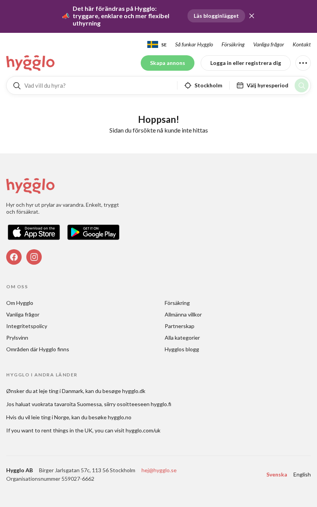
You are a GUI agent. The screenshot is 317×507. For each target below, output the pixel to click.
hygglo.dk (133, 391)
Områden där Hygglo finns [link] (37, 349)
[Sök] (301, 85)
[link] (31, 63)
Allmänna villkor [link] (183, 314)
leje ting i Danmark (61, 391)
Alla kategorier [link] (182, 337)
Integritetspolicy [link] (26, 326)
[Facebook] (14, 257)
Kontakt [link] (302, 44)
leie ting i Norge (50, 417)
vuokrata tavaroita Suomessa (67, 404)
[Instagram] (34, 257)
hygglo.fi (161, 404)
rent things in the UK (66, 430)
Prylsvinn (17, 337)
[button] (251, 15)
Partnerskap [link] (179, 326)
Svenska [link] (276, 474)
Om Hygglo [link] (19, 302)
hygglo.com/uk (143, 430)
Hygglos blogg (182, 349)
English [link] (302, 474)
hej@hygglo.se (159, 470)
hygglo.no (119, 417)
